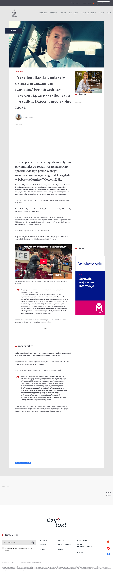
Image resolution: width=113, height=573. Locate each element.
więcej (108, 492)
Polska (101, 13)
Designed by (5, 562)
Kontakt (80, 552)
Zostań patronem (103, 3)
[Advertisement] (43, 142)
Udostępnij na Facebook (23, 462)
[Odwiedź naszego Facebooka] (108, 554)
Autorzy (63, 13)
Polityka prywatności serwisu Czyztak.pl (84, 546)
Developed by (25, 562)
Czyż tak (61, 540)
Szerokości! (43, 13)
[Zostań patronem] (108, 542)
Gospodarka (73, 13)
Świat (109, 13)
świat (81, 248)
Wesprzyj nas (82, 540)
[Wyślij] (33, 542)
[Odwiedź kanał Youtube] (108, 548)
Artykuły (53, 13)
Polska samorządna (88, 13)
